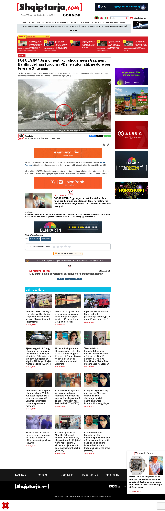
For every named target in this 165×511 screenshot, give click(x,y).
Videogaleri (114, 26)
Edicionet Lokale (35, 23)
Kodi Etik (20, 474)
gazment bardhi (35, 238)
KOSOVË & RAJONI (90, 23)
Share (93, 136)
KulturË (106, 23)
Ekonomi (72, 23)
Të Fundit (24, 26)
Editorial (114, 23)
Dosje (98, 26)
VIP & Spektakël (74, 26)
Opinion (122, 23)
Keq (68, 279)
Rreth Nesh (66, 474)
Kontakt (42, 474)
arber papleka (46, 238)
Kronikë (21, 56)
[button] (5, 505)
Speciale (47, 26)
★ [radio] (54, 247)
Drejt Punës (38, 26)
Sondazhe (73, 30)
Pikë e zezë (123, 26)
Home (24, 23)
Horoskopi (91, 26)
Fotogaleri (105, 26)
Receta (83, 26)
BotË (100, 23)
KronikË (48, 23)
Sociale (31, 26)
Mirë (60, 279)
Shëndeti (64, 23)
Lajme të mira (56, 26)
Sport (79, 23)
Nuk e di (77, 279)
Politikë (55, 23)
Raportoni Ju (90, 474)
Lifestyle (65, 26)
